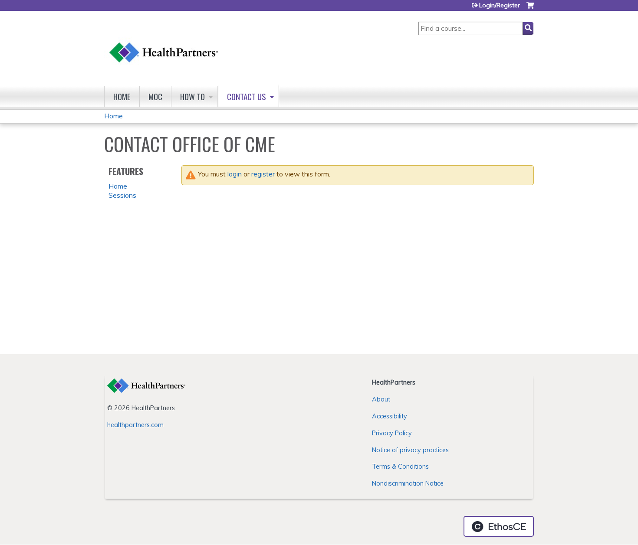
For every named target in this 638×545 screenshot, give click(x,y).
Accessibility (389, 416)
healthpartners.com (135, 425)
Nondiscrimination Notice (408, 483)
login (234, 174)
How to (192, 96)
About (381, 399)
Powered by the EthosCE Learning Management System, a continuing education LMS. (499, 526)
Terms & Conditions (400, 466)
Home (122, 96)
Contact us (246, 96)
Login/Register (499, 5)
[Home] (164, 44)
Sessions (122, 195)
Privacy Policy (392, 433)
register (263, 174)
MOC (155, 96)
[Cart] (530, 8)
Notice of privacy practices (410, 450)
